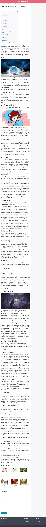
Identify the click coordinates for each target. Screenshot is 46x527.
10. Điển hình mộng (5, 28)
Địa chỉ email (3, 498)
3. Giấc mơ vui (4, 17)
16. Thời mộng (4, 37)
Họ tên (2, 493)
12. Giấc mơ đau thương (6, 31)
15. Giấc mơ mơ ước (5, 35)
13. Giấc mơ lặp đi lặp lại (6, 32)
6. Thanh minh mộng (5, 21)
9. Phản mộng (4, 26)
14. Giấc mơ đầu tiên (5, 34)
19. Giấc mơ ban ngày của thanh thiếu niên (9, 42)
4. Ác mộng (4, 18)
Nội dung (2, 502)
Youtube (38, 521)
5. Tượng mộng (4, 20)
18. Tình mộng (4, 40)
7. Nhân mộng (4, 23)
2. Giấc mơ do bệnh (5, 15)
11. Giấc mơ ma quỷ (5, 29)
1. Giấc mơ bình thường (6, 14)
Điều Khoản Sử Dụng (29, 521)
